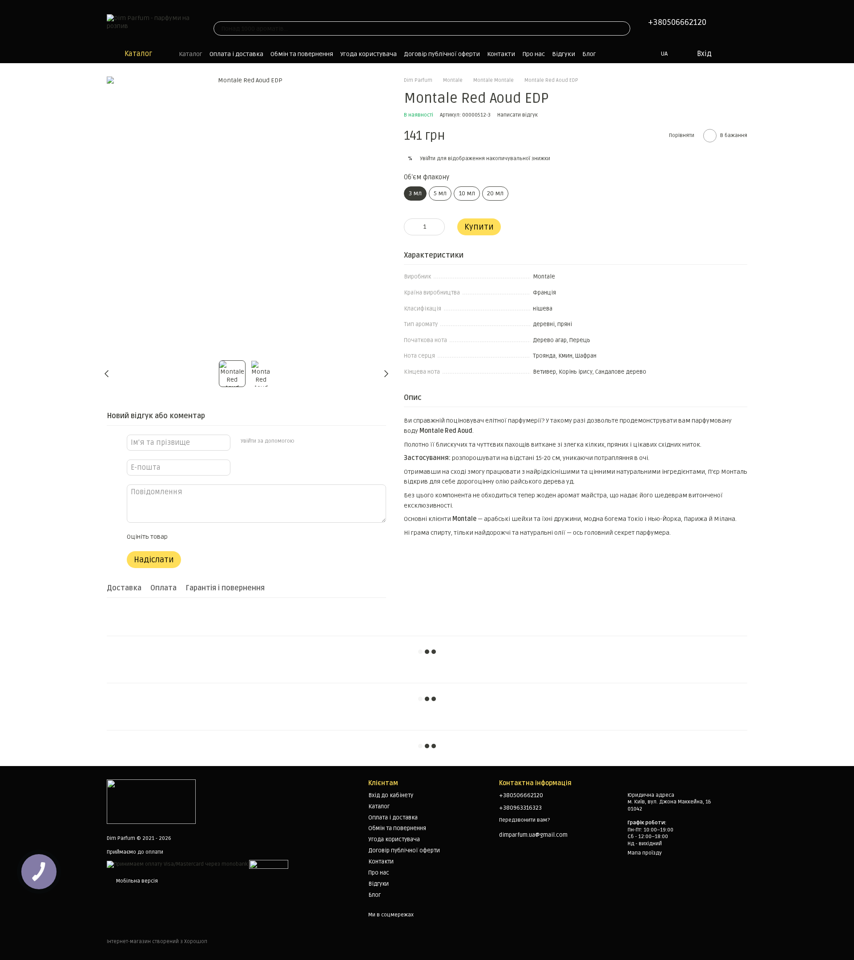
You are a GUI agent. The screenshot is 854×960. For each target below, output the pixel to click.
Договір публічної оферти (442, 54)
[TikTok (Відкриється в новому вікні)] (227, 12)
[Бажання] (725, 53)
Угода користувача (368, 54)
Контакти (501, 54)
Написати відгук (517, 115)
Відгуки (563, 54)
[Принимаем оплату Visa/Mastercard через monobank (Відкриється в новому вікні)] (177, 864)
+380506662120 (677, 22)
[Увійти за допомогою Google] (318, 441)
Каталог (190, 54)
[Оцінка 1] (182, 537)
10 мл (467, 193)
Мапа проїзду (645, 853)
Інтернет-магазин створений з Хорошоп (157, 941)
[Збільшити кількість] (438, 227)
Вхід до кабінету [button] (390, 795)
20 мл (495, 193)
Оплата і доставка (236, 54)
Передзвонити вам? (524, 820)
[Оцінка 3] (210, 537)
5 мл (440, 193)
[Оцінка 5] (239, 537)
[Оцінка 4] (225, 537)
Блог (589, 54)
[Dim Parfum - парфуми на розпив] (151, 801)
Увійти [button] (427, 158)
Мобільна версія (136, 881)
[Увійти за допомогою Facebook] (303, 441)
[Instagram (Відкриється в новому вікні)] (217, 12)
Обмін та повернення (301, 54)
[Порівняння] (742, 53)
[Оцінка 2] (196, 537)
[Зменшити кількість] (410, 227)
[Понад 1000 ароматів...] (623, 28)
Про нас (533, 54)
